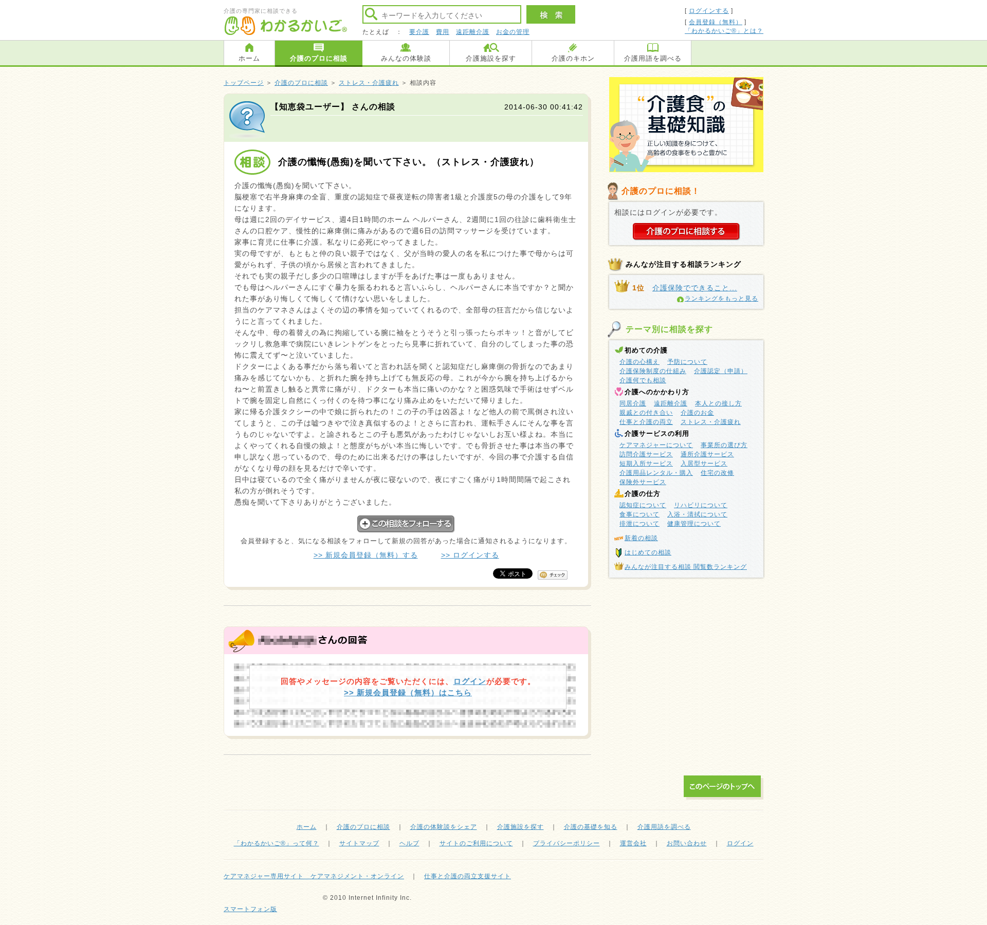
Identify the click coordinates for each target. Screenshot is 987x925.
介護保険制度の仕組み (652, 371)
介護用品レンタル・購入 (656, 472)
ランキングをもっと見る (721, 298)
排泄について (639, 523)
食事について (639, 514)
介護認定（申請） (720, 371)
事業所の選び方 (724, 445)
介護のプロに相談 (319, 58)
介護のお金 (697, 412)
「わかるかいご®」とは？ (724, 30)
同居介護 (632, 403)
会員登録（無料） (715, 22)
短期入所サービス (646, 463)
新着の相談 (641, 538)
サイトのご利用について (476, 843)
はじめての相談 (648, 552)
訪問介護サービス (646, 454)
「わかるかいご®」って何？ (276, 843)
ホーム (249, 58)
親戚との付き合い (646, 412)
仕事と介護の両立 (646, 421)
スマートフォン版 (250, 909)
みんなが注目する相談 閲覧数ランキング (686, 566)
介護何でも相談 (642, 380)
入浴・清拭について (697, 514)
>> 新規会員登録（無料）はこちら (408, 692)
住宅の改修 (717, 472)
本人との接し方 (718, 403)
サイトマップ (359, 843)
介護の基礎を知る (590, 826)
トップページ (244, 82)
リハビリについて (700, 505)
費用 (442, 31)
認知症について (642, 505)
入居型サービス (704, 463)
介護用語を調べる (653, 58)
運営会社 (633, 843)
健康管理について (694, 523)
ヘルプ (409, 843)
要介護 (419, 31)
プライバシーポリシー (566, 843)
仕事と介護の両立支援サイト (467, 876)
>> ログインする (470, 555)
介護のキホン (573, 58)
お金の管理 (512, 31)
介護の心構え (639, 361)
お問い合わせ (687, 843)
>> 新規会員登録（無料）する (366, 555)
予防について (687, 361)
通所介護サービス (707, 454)
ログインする (709, 10)
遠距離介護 (472, 31)
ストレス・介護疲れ (369, 82)
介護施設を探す (491, 58)
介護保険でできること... (694, 288)
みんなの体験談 (406, 58)
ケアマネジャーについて (656, 445)
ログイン (469, 681)
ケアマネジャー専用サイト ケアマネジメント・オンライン (314, 876)
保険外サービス (642, 482)
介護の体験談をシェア (443, 826)
